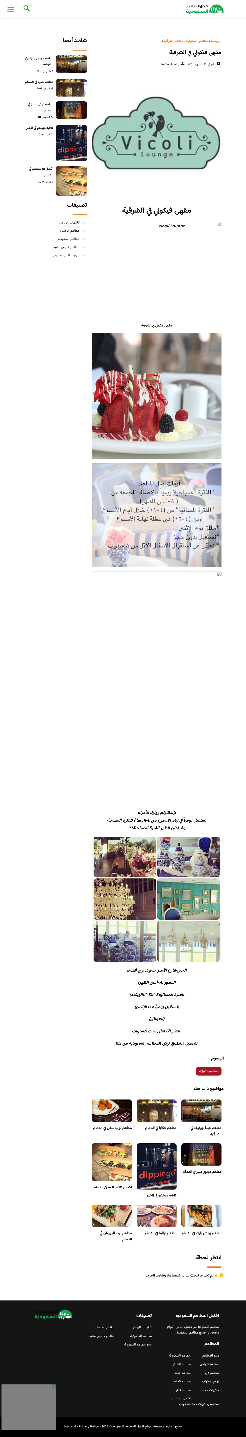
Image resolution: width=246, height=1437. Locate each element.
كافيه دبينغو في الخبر (162, 1195)
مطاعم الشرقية (208, 1071)
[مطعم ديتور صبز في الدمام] (71, 110)
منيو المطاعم (210, 1356)
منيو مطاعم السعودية (66, 255)
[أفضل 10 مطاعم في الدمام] (71, 181)
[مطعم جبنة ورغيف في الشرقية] (71, 64)
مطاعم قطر (183, 1390)
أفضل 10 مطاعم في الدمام (113, 1187)
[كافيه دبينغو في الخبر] (71, 143)
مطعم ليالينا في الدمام (161, 1233)
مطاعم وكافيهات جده (205, 1404)
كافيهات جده (211, 1390)
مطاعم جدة (183, 1373)
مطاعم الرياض (209, 1364)
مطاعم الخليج (182, 1382)
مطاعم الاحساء (70, 231)
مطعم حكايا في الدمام (161, 1128)
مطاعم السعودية (69, 239)
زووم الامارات (210, 1382)
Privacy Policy (89, 1427)
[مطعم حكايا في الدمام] (71, 88)
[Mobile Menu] (11, 9)
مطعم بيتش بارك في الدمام (201, 1233)
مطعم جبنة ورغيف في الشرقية (206, 1131)
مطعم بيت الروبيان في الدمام (116, 1236)
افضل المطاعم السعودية (181, 1401)
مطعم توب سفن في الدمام (112, 1128)
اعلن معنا (70, 1427)
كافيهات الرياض (69, 223)
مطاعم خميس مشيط (66, 247)
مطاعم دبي (212, 1373)
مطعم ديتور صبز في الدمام (202, 1172)
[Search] (26, 8)
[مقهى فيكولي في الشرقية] (156, 134)
